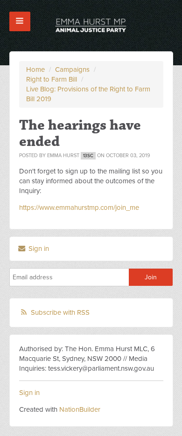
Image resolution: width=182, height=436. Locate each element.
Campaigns (72, 69)
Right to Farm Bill (51, 79)
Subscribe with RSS (60, 312)
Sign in (38, 248)
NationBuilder (79, 409)
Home (35, 69)
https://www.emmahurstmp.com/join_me (79, 207)
